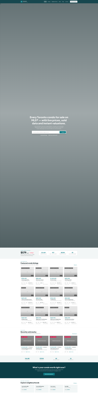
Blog (63, 1)
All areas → (75, 383)
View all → (75, 264)
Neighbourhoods (54, 1)
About (60, 1)
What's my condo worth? (52, 135)
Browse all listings (44, 135)
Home (45, 1)
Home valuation (74, 1)
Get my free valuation (49, 374)
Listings (49, 1)
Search (63, 132)
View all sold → (74, 333)
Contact (66, 1)
